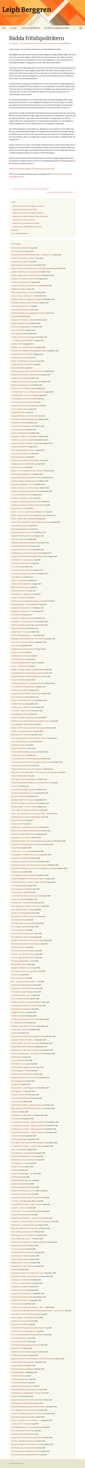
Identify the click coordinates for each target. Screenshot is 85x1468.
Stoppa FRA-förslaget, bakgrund (22, 985)
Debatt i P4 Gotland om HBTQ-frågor (23, 625)
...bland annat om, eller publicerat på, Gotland (37, 43)
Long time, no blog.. (17, 899)
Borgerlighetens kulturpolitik (20, 1009)
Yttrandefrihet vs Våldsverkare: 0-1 (22, 1115)
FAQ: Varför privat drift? (19, 1341)
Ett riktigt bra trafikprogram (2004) (56, 28)
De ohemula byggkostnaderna (21, 327)
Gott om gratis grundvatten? (20, 282)
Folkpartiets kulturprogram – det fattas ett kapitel (27, 1053)
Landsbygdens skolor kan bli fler (22, 354)
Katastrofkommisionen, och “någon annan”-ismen (27, 1273)
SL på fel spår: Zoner (18, 755)
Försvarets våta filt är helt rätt (21, 495)
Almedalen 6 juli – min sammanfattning (23, 903)
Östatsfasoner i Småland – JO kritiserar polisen (27, 1105)
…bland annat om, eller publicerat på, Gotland (26, 227)
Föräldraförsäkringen (18, 704)
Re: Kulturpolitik (16, 316)
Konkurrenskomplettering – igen (22, 1173)
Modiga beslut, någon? (18, 289)
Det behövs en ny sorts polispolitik (22, 440)
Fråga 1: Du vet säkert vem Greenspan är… (25, 1420)
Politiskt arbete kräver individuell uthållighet (26, 1002)
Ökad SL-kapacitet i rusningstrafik (22, 1448)
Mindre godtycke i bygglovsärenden (23, 1067)
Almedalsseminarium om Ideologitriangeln (25, 406)
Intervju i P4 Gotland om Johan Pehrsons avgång (27, 286)
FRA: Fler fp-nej (16, 975)
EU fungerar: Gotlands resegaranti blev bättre (26, 502)
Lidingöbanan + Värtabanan (20, 858)
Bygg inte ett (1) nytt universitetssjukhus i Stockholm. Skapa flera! (33, 1359)
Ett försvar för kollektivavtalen (21, 1283)
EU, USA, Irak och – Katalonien (21, 1424)
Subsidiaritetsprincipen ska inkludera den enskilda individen (31, 783)
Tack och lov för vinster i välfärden (22, 642)
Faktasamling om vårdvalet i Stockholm (24, 1005)
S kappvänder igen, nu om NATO (21, 364)
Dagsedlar (14, 230)
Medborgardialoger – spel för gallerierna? (25, 604)
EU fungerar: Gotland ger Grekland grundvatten (26, 505)
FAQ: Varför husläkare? (18, 1338)
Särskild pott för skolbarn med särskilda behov (26, 1036)
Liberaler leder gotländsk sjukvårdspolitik (25, 491)
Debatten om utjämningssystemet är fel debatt (26, 1413)
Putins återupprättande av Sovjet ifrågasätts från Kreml (29, 738)
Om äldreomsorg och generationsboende (25, 1019)
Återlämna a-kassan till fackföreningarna (24, 1352)
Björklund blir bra (16, 1057)
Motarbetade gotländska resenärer (23, 532)
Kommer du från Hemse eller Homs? (23, 700)
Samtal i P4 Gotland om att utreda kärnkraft (25, 272)
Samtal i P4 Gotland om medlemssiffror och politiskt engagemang (33, 268)
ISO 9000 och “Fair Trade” (19, 1300)
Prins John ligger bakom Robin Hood (23, 1410)
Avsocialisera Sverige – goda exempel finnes (26, 1276)
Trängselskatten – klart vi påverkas (22, 1266)
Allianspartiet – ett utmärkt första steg (24, 1225)
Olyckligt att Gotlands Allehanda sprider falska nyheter (29, 556)
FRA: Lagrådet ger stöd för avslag (22, 937)
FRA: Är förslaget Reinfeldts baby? (22, 958)
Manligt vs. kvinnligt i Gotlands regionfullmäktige (27, 670)
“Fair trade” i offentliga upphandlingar (23, 1201)
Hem (3, 28)
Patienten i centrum (17, 1376)
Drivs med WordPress (16, 1463)
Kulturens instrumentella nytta (21, 766)
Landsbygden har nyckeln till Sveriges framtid (26, 553)
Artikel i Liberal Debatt (18, 1184)
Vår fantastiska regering (19, 1029)
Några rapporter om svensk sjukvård (23, 1235)
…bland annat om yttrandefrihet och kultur (25, 223)
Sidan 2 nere (15, 1101)
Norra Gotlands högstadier (20, 310)
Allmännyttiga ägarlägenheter (21, 474)
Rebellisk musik (16, 1177)
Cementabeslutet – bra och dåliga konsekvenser (27, 392)
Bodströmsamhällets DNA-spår (21, 1180)
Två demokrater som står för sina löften (24, 399)
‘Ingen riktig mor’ (16, 577)
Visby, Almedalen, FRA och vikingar (22, 910)
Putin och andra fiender (19, 748)
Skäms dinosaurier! (17, 539)
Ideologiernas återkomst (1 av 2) (22, 611)
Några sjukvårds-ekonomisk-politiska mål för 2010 (27, 1108)
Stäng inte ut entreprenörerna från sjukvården (26, 1400)
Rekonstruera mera (17, 467)
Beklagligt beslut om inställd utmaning (23, 464)
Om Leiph (13, 28)
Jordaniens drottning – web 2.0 (21, 995)
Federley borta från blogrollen (21, 913)
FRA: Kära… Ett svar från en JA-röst (23, 954)
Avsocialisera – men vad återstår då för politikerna (28, 1143)
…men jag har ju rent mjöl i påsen (22, 340)
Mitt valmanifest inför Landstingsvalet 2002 (25, 1451)
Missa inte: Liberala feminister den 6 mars (25, 1228)
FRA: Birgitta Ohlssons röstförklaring (23, 923)
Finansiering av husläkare (19, 1324)
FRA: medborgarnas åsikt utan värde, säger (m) (26, 906)
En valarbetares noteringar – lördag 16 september (27, 1125)
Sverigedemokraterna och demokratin (24, 416)
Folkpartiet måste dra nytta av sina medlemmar (27, 769)
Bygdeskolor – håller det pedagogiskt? (24, 436)
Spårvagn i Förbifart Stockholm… (22, 1040)
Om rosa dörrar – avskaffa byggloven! (23, 1088)
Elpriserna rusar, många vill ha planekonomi (25, 831)
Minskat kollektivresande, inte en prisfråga (25, 1077)
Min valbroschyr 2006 (18, 1167)
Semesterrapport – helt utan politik (23, 1153)
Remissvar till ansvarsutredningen (22, 1369)
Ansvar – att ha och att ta (19, 666)
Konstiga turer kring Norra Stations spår (24, 862)
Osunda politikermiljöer (19, 1139)
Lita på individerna (17, 1365)
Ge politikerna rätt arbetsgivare (21, 426)
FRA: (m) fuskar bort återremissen (22, 934)
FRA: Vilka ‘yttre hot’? (18, 947)
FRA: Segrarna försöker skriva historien (24, 916)
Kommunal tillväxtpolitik (19, 1383)
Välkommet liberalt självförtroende (22, 536)
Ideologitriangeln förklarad (20, 714)
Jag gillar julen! (16, 1084)
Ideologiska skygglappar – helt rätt (22, 484)
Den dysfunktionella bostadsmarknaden (24, 419)
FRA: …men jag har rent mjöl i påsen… (23, 982)
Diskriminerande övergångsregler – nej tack (25, 1393)
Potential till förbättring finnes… (22, 635)
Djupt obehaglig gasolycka (20, 529)
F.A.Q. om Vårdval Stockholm (20, 999)
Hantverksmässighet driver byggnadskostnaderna (28, 313)
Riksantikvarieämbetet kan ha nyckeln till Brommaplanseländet (32, 841)
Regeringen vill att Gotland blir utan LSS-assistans (27, 639)
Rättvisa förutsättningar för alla (21, 385)
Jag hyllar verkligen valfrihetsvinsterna (24, 481)
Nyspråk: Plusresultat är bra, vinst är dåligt (25, 1191)
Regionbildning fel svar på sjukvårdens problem (27, 673)
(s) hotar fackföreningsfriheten (21, 584)
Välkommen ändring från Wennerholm (23, 834)
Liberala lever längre (18, 745)
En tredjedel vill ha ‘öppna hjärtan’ (22, 560)
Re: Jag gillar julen (17, 1023)
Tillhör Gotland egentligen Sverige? (23, 450)
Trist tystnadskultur (17, 430)
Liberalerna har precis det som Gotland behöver (27, 371)
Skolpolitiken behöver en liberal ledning (24, 303)
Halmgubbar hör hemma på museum (23, 649)
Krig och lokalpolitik (17, 368)
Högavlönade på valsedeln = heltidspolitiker (25, 817)
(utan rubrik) (15, 646)
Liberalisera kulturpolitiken (20, 690)
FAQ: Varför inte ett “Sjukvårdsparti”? (23, 1331)
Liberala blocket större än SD (20, 550)
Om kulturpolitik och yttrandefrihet (22, 1252)
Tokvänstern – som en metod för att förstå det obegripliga (30, 1221)
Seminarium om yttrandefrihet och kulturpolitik (26, 1197)
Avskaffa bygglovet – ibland (20, 1071)
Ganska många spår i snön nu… (21, 1239)
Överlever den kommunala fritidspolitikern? (29, 188)
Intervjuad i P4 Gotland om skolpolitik (23, 320)
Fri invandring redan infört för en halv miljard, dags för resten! (31, 762)
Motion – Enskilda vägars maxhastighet (24, 519)
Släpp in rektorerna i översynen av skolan (25, 488)
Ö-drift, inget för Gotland (19, 358)
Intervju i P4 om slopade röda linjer (22, 258)
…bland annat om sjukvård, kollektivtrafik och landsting (29, 216)
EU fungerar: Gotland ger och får (22, 498)
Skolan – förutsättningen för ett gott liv (24, 361)
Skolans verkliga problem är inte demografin (26, 275)
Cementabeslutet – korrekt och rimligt (24, 395)
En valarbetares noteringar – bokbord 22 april (26, 1204)
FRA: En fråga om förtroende (20, 927)
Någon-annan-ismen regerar (20, 587)
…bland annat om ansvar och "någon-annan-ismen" (28, 206)
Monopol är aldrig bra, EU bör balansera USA (25, 1444)
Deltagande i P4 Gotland (19, 378)
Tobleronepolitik (16, 824)
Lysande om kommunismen (20, 1215)
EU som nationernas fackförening (22, 1431)
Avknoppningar (16, 872)
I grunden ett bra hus (18, 1290)
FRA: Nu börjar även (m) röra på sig (22, 951)
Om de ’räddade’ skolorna (20, 409)
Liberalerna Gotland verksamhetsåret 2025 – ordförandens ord (32, 255)
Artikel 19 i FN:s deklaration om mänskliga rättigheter (28, 1242)
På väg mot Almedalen (18, 820)
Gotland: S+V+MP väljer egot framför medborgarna (28, 728)
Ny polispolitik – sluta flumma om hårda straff (26, 827)
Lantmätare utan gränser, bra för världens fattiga (27, 940)
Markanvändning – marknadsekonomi (23, 1317)
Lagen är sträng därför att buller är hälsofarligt (26, 443)
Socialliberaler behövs (18, 412)
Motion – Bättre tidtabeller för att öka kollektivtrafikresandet (31, 522)
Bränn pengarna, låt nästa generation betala (25, 478)
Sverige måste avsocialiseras (21, 1293)
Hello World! (15, 1269)
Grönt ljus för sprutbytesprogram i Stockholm (26, 844)
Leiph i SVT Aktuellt (17, 1136)
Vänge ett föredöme (18, 330)
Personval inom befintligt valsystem (23, 790)
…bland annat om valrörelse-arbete (23, 220)
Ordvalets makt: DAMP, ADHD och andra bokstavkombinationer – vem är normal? (37, 1311)
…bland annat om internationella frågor (24, 209)
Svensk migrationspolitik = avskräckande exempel (27, 683)
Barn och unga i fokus (18, 251)
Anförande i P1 (16, 1348)
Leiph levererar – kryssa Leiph (21, 851)
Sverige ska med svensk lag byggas (23, 337)
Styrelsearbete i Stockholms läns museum (25, 855)
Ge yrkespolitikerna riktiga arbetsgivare (24, 752)
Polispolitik (15, 848)
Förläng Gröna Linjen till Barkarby (22, 731)
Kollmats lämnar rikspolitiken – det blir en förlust (27, 1218)
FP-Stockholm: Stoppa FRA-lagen (22, 992)
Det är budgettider (17, 334)
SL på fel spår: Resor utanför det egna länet (25, 759)
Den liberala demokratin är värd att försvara (25, 375)
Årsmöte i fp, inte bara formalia (21, 1074)
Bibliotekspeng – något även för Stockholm (25, 1050)
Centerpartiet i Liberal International (22, 988)
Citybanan (14, 1112)
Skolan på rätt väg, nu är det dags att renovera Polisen (29, 865)
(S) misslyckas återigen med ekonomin (24, 574)
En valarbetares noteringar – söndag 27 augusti (26, 1146)
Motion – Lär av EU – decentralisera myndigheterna (28, 512)
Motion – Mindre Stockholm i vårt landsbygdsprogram (29, 515)
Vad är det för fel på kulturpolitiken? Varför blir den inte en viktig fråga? (34, 772)
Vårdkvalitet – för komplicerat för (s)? (23, 622)
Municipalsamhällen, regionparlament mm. (25, 1389)
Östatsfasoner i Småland (19, 1287)
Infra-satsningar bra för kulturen (21, 889)
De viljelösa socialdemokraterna (22, 618)
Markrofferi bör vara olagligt (20, 1064)
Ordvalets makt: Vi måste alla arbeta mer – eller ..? (27, 1307)
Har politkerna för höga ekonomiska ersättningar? (27, 1328)
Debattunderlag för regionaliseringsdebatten (26, 676)
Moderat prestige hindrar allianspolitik (24, 543)
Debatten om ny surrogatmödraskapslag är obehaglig (29, 601)
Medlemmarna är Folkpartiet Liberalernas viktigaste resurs (30, 721)
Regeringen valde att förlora (20, 735)
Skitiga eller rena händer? (19, 262)
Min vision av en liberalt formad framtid (24, 803)
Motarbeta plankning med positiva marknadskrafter (28, 1407)
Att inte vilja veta (16, 615)
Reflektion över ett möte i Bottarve (23, 347)
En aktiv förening (16, 1396)
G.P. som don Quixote (18, 1249)
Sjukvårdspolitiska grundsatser (21, 1386)
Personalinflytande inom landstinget (23, 875)
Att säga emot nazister (18, 598)
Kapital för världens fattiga (20, 1434)
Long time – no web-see (19, 1095)
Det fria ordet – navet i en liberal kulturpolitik (26, 1211)
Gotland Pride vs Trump (19, 632)
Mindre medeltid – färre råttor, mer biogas (25, 1043)
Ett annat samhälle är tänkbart (21, 1187)
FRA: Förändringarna (18, 930)
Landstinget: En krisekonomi (20, 1280)
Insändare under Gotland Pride (21, 707)
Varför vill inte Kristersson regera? (22, 402)
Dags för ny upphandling (19, 580)
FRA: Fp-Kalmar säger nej (19, 964)
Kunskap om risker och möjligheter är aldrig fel (26, 299)
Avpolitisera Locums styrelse (21, 1321)
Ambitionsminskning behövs (20, 306)
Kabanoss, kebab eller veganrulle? (22, 1362)
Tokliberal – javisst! (17, 652)
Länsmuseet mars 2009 (18, 892)
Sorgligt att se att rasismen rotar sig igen (25, 382)
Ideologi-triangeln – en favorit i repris (23, 807)
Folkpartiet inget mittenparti (20, 1098)
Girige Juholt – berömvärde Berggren (23, 779)
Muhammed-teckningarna (19, 1245)
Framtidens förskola (18, 423)
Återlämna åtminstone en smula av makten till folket (28, 882)
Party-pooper (15, 1119)
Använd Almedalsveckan (19, 659)
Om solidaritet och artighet (20, 1256)
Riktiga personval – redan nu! (20, 1263)
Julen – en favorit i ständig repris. (22, 296)
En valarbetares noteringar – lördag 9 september (27, 1129)
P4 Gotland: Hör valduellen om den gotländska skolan (28, 351)
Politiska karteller (17, 344)
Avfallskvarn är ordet (18, 1012)
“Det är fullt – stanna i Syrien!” (21, 711)
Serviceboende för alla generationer (23, 687)
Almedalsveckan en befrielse (21, 656)
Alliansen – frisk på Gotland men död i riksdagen (27, 471)
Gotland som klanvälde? (19, 447)
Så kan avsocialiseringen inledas (22, 1297)
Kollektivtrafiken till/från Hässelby (22, 1047)
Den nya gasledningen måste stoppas (23, 663)
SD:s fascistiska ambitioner (20, 248)
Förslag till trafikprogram (19, 1355)
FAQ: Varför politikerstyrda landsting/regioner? (26, 1335)
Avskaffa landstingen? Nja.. (20, 1379)
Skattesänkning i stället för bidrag (22, 1403)
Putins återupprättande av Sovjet (22, 742)
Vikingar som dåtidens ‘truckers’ (22, 968)
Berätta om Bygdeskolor (19, 433)
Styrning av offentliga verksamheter (23, 1441)
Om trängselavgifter (18, 1372)
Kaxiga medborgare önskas (20, 323)
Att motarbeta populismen (20, 526)
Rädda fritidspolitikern (18, 457)
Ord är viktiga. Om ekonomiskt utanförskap (25, 810)
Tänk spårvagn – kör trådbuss (21, 838)
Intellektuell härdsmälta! (19, 546)
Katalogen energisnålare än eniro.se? (23, 1026)
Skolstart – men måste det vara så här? (24, 279)
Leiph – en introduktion (18, 1149)
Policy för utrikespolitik (19, 776)
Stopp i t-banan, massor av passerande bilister (26, 1437)
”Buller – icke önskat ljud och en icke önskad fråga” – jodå (30, 814)
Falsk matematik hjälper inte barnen (23, 292)
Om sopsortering (17, 1304)
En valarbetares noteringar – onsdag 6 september (27, 1132)
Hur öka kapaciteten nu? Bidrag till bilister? (25, 1455)
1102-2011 (14, 786)
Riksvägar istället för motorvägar (22, 800)
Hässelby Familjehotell (18, 1016)
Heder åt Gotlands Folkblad (20, 697)
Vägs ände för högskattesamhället (22, 1417)
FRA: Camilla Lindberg (18, 920)
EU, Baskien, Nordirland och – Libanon (23, 1156)
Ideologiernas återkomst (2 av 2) (22, 608)
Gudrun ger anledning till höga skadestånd (25, 1345)
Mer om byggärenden (18, 1081)
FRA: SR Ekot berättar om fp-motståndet (24, 971)
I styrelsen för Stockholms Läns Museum (24, 896)
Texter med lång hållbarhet (30, 28)
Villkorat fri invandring (18, 628)
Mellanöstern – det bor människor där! (23, 1160)
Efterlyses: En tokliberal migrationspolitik (24, 718)
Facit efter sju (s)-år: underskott (21, 570)
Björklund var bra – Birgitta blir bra (22, 594)
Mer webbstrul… (16, 1091)
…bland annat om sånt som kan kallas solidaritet (27, 213)
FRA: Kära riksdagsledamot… (21, 961)
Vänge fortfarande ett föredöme (22, 265)
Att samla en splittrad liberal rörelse (23, 793)
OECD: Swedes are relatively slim (22, 1232)
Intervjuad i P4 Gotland (18, 680)
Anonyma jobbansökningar (20, 1259)
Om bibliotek (15, 1170)
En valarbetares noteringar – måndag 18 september (28, 1122)
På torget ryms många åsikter (21, 563)
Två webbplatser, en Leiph (20, 1163)
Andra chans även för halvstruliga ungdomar (25, 1314)
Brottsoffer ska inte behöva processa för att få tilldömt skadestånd (33, 868)
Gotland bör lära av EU (18, 508)
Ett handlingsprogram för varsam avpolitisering (26, 1427)
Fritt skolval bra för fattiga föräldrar (23, 388)
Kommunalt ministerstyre (19, 591)
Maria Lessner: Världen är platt (21, 1194)
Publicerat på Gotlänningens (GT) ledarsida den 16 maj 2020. (32, 169)
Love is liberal (15, 567)
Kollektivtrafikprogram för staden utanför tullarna (27, 879)
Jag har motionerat (17, 1060)
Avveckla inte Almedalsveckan (61, 192)
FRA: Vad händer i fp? (18, 978)
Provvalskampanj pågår (19, 886)
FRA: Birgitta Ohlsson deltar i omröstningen (25, 944)
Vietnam (14, 1033)
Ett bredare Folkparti (18, 796)
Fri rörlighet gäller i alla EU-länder (22, 724)
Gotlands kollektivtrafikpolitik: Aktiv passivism (26, 694)
